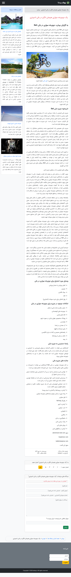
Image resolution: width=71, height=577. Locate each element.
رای (40, 467)
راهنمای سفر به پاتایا (16, 76)
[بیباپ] (63, 3)
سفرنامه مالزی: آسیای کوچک (14, 123)
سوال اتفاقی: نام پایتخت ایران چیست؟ (57, 519)
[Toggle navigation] (3, 3)
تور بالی (45, 81)
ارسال (65, 527)
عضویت (65, 562)
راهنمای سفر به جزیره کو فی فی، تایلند (12, 31)
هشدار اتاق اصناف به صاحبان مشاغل (12, 156)
